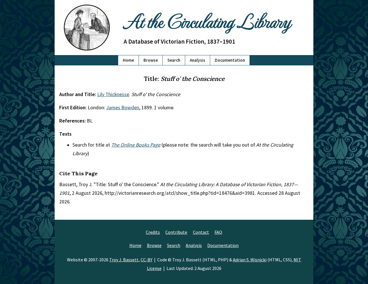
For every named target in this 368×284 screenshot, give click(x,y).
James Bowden (122, 107)
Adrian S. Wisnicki (250, 259)
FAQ (218, 232)
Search (173, 60)
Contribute (176, 232)
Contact (201, 232)
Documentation (230, 60)
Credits (153, 232)
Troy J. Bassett (124, 259)
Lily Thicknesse (113, 94)
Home (128, 60)
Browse (150, 60)
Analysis (197, 60)
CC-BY (146, 259)
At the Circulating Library (207, 20)
